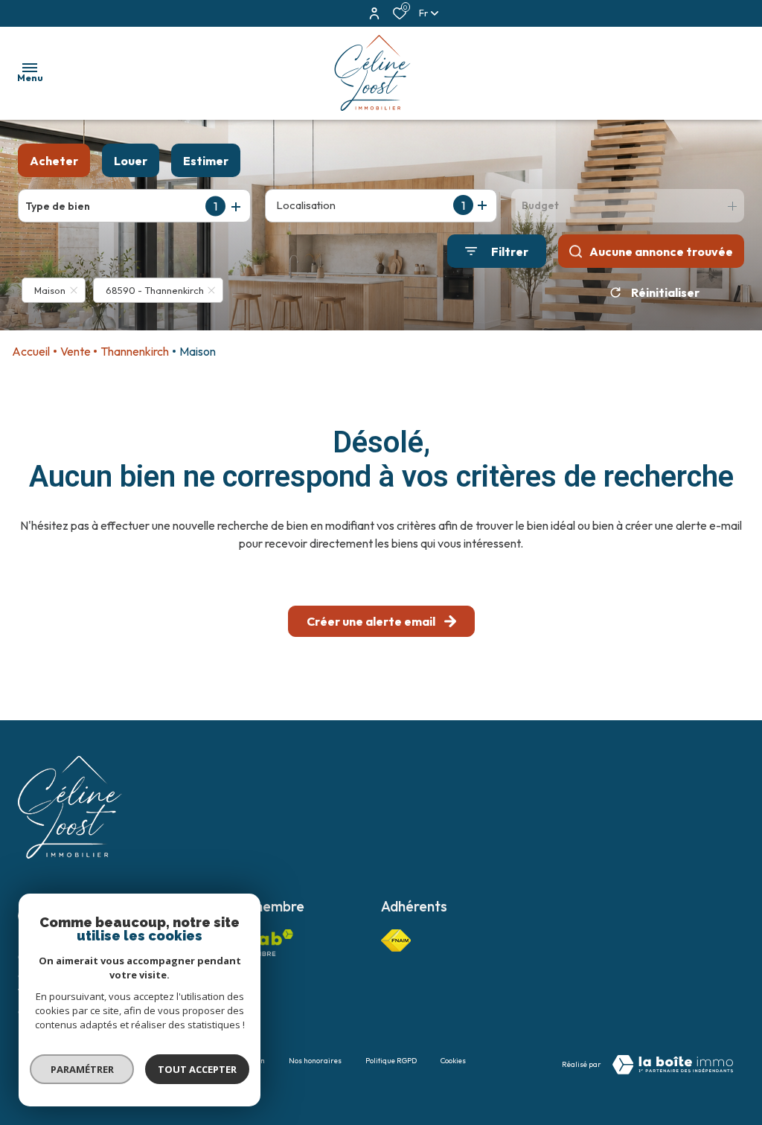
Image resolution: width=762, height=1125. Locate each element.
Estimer (205, 160)
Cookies (453, 1060)
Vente (75, 351)
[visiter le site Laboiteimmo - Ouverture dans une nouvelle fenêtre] (672, 1064)
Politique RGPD (391, 1060)
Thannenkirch (134, 351)
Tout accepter (197, 1069)
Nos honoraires (315, 1060)
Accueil (31, 351)
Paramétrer (82, 1069)
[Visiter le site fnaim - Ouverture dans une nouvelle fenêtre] (396, 940)
